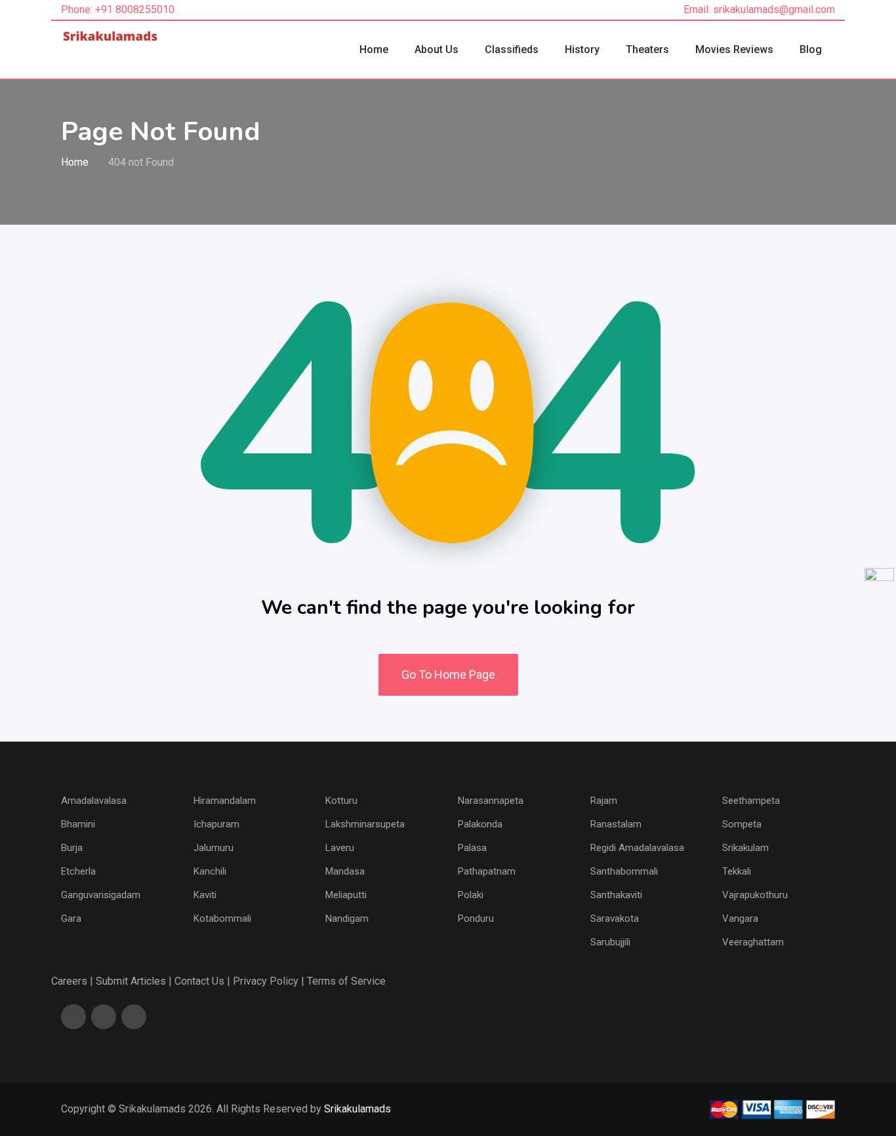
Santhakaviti (616, 895)
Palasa (472, 848)
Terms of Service (346, 981)
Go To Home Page (448, 674)
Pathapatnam (487, 871)
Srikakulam (745, 848)
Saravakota (614, 918)
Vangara (740, 918)
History (582, 49)
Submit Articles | (134, 981)
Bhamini (78, 824)
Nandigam (347, 918)
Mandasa (345, 871)
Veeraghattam (753, 942)
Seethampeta (751, 800)
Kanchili (209, 871)
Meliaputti (346, 895)
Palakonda (480, 824)
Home (373, 49)
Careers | (72, 981)
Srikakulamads (357, 1109)
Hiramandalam (224, 800)
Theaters (647, 49)
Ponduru (476, 918)
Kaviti (204, 895)
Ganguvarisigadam (100, 895)
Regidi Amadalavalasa (637, 848)
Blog (811, 49)
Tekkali (736, 871)
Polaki (470, 895)
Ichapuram (216, 824)
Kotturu (341, 800)
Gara (71, 918)
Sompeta (742, 824)
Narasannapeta (490, 800)
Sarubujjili (610, 942)
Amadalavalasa (94, 800)
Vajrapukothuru (755, 895)
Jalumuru (213, 848)
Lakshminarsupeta (365, 824)
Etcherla (78, 871)
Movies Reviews (734, 49)
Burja (72, 848)
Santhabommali (624, 871)
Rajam (603, 800)
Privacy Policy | (268, 981)
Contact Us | (202, 981)
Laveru (339, 848)
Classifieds (512, 49)
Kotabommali (222, 918)
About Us (436, 49)
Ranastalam (615, 824)
